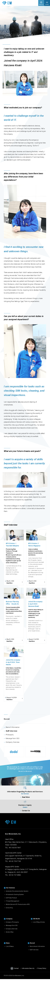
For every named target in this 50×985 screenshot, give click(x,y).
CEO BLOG (36, 918)
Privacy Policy (41, 968)
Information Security (28, 968)
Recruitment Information (37, 946)
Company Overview (12, 742)
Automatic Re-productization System (17, 891)
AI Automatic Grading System (15, 894)
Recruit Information (13, 727)
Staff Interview (11, 731)
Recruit (6, 719)
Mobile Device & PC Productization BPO (18, 904)
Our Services (10, 888)
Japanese (41, 4)
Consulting (9, 907)
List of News (10, 946)
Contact (16, 968)
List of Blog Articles (39, 922)
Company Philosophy (12, 922)
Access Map (9, 932)
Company (9, 918)
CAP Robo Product (11, 898)
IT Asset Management (12, 901)
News (8, 943)
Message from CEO (12, 738)
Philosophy (10, 735)
